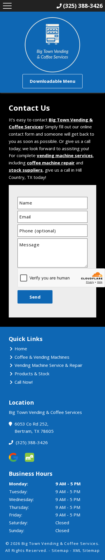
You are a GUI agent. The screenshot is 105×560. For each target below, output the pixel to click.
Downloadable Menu (52, 81)
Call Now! (24, 382)
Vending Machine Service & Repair (49, 365)
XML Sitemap (86, 550)
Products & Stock (32, 373)
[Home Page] (52, 45)
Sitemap (60, 550)
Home (21, 348)
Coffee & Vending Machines (42, 357)
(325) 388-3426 (31, 442)
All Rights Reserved (25, 550)
